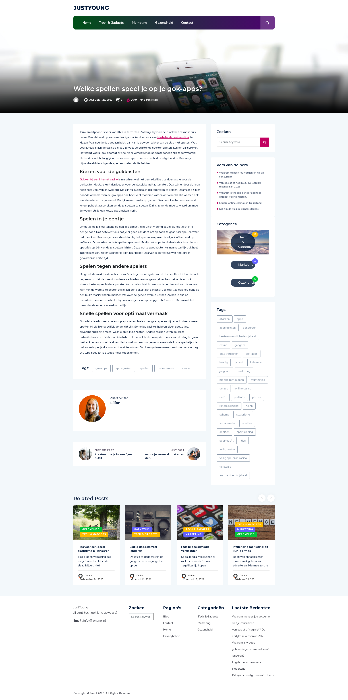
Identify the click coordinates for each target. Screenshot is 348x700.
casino (186, 368)
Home (86, 22)
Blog (166, 617)
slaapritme (243, 415)
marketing (244, 371)
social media (227, 423)
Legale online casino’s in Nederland (240, 203)
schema (224, 415)
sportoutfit (226, 441)
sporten (224, 432)
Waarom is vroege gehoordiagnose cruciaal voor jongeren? (240, 195)
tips (243, 441)
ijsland (239, 362)
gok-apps (101, 368)
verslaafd (225, 467)
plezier (256, 397)
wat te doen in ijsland (233, 475)
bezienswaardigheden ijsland (237, 336)
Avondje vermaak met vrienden (164, 456)
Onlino (88, 575)
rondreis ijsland (229, 406)
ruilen (249, 406)
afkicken (224, 319)
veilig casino (227, 449)
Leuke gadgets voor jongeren (143, 549)
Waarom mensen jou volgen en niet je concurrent (241, 174)
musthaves (258, 380)
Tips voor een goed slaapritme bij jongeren (93, 549)
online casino (166, 368)
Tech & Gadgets (111, 22)
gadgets (240, 345)
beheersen (249, 328)
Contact (187, 22)
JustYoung (91, 8)
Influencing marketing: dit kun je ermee (250, 549)
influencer (256, 362)
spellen (144, 368)
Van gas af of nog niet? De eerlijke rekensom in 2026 (240, 185)
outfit (223, 397)
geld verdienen (228, 354)
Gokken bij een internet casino (99, 180)
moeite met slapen (231, 380)
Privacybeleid (171, 636)
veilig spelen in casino (233, 458)
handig (223, 362)
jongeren (224, 371)
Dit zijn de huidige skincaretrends (239, 209)
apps (240, 319)
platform (239, 397)
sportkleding (245, 432)
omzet (223, 389)
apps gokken (123, 368)
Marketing (139, 22)
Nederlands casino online (173, 137)
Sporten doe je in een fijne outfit (113, 456)
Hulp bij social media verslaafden (195, 549)
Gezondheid (164, 22)
